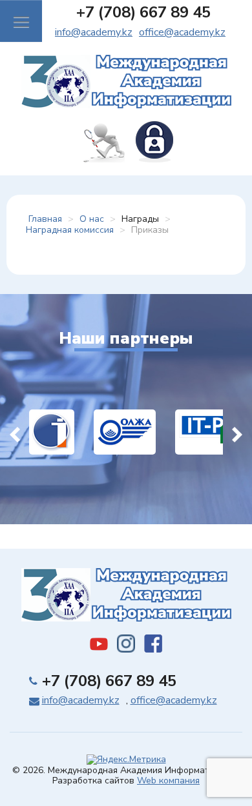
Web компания (168, 780)
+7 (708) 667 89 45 (143, 12)
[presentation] (15, 432)
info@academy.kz (93, 32)
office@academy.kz (182, 32)
